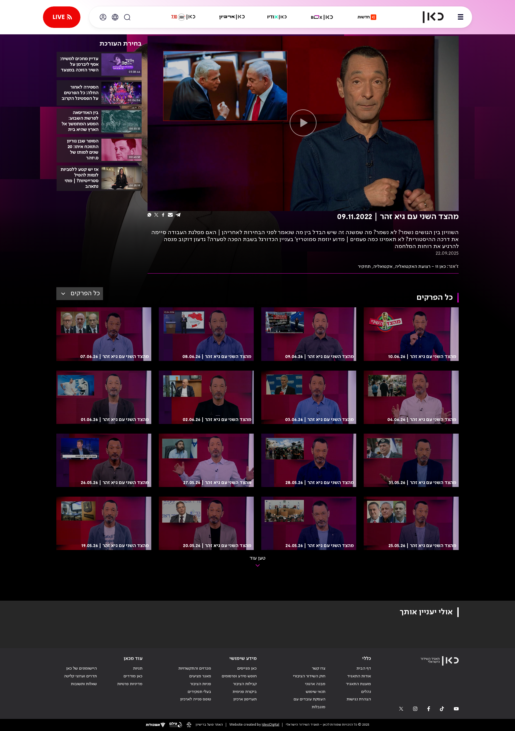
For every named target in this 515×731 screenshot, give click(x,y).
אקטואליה (382, 266)
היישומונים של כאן (81, 668)
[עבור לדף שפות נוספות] (115, 17)
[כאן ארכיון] (232, 17)
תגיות (137, 668)
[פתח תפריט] (460, 17)
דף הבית (363, 668)
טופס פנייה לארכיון (195, 699)
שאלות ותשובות (84, 684)
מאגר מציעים (200, 676)
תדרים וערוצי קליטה (80, 676)
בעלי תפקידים (199, 692)
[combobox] (79, 293)
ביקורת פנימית (245, 692)
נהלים (366, 692)
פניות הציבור (200, 684)
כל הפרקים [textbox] (85, 293)
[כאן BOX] (322, 17)
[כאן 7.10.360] (183, 17)
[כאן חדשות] (367, 17)
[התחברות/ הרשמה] (103, 17)
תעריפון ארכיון (245, 699)
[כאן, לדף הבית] (428, 17)
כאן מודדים (132, 676)
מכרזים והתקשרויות (194, 668)
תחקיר (364, 266)
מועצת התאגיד (358, 684)
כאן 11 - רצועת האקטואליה (420, 266)
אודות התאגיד (359, 676)
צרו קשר (318, 668)
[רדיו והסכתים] (277, 17)
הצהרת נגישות (359, 699)
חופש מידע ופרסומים (239, 676)
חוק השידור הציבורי (309, 676)
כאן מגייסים (247, 668)
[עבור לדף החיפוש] (127, 17)
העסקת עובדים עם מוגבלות (309, 703)
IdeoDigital (270, 724)
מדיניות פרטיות (129, 684)
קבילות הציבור (245, 684)
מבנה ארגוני (315, 684)
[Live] (61, 17)
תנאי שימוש (315, 692)
